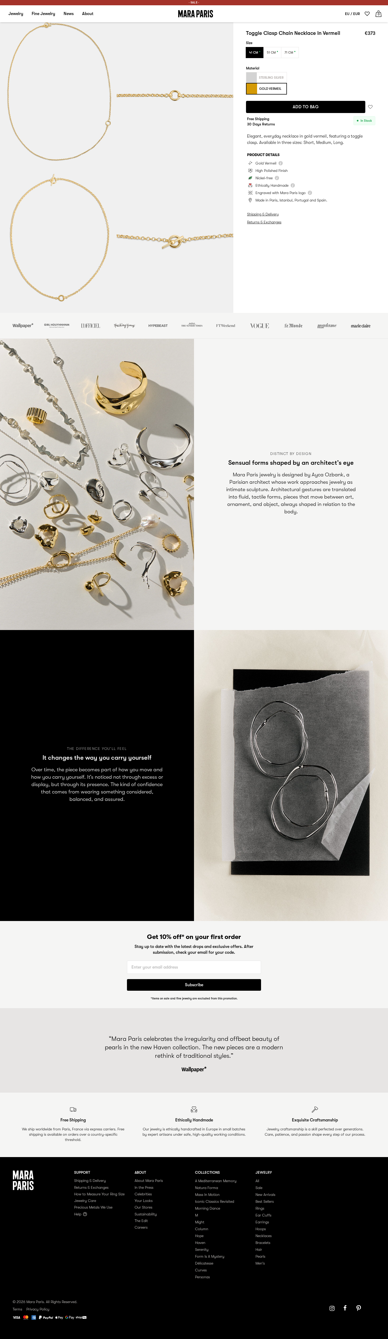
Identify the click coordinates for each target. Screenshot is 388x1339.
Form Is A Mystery (209, 1256)
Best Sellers (264, 1201)
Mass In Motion (207, 1194)
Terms (17, 1309)
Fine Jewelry (43, 13)
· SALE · (194, 2)
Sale (258, 1188)
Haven (200, 1243)
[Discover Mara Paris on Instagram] (332, 1308)
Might (199, 1222)
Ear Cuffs (263, 1215)
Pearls (260, 1256)
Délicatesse (204, 1263)
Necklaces (263, 1236)
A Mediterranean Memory (215, 1181)
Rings (259, 1208)
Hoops (260, 1229)
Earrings (262, 1222)
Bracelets (262, 1243)
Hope (199, 1236)
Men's (260, 1263)
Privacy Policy (37, 1309)
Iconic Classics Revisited (214, 1201)
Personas (202, 1277)
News (69, 13)
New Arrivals (265, 1194)
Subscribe (194, 985)
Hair (258, 1249)
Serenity (202, 1249)
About (87, 13)
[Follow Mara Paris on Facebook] (347, 1308)
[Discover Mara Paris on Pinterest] (359, 1308)
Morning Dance (207, 1208)
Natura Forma (206, 1188)
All (257, 1181)
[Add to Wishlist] (370, 107)
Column (201, 1229)
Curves (201, 1270)
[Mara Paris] (196, 13)
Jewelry (15, 13)
